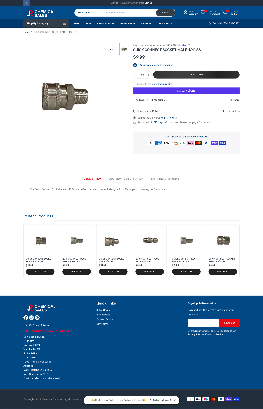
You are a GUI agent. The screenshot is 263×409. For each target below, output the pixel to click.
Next (232, 251)
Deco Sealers (127, 23)
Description (93, 178)
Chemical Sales (105, 23)
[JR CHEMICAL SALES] (39, 12)
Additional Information (126, 178)
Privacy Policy (103, 314)
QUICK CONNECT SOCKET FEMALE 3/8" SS (39, 260)
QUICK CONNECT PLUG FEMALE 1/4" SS (184, 260)
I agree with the (154, 84)
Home (76, 23)
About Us (146, 23)
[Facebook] (26, 3)
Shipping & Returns (165, 178)
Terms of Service (104, 319)
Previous (31, 251)
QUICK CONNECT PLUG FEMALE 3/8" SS (74, 260)
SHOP (88, 23)
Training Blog (164, 23)
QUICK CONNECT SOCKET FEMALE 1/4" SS (222, 260)
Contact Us (102, 324)
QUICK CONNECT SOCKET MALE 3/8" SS (112, 260)
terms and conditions (162, 84)
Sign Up (148, 3)
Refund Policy (103, 310)
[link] (51, 229)
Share (236, 100)
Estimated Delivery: (149, 117)
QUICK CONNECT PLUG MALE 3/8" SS (147, 260)
